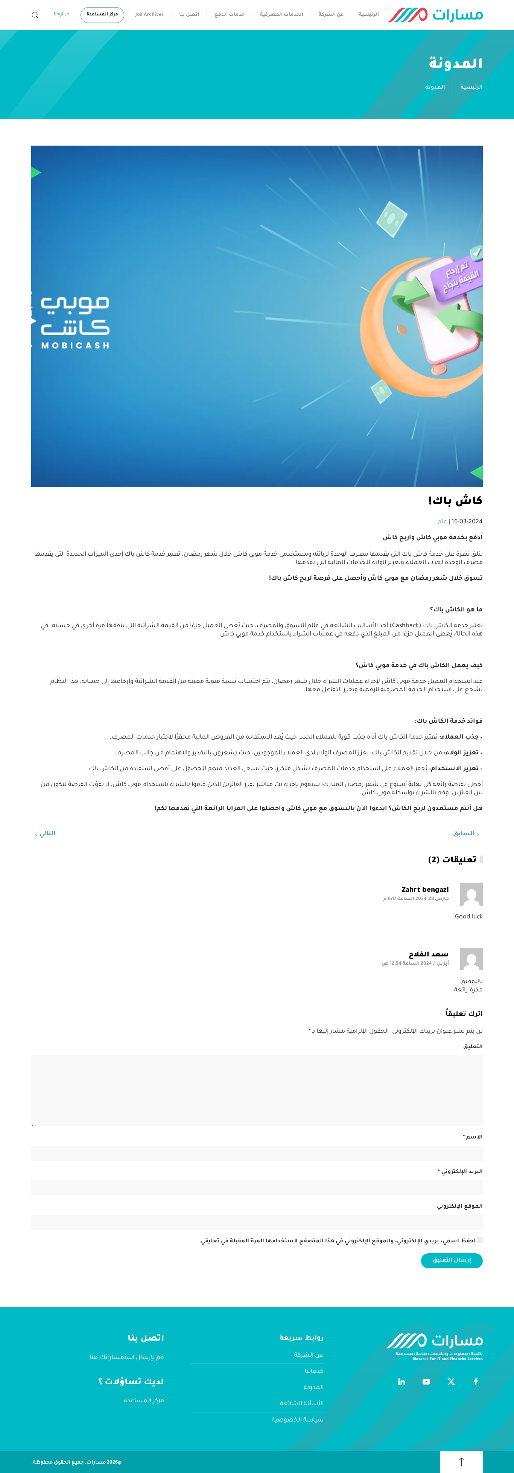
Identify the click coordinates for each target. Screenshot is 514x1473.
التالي (48, 834)
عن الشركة (331, 15)
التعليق (473, 1047)
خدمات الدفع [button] (229, 15)
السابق (464, 834)
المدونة (435, 88)
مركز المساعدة (102, 14)
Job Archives (149, 15)
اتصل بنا (189, 15)
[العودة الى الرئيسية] (435, 15)
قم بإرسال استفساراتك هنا (127, 1357)
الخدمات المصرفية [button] (281, 15)
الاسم (473, 1138)
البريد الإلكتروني (460, 1172)
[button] (35, 15)
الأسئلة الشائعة (302, 1404)
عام (442, 522)
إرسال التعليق (452, 1261)
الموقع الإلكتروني (460, 1207)
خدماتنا (314, 1371)
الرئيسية (369, 15)
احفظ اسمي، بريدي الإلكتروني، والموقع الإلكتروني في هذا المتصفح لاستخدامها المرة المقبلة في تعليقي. (338, 1242)
